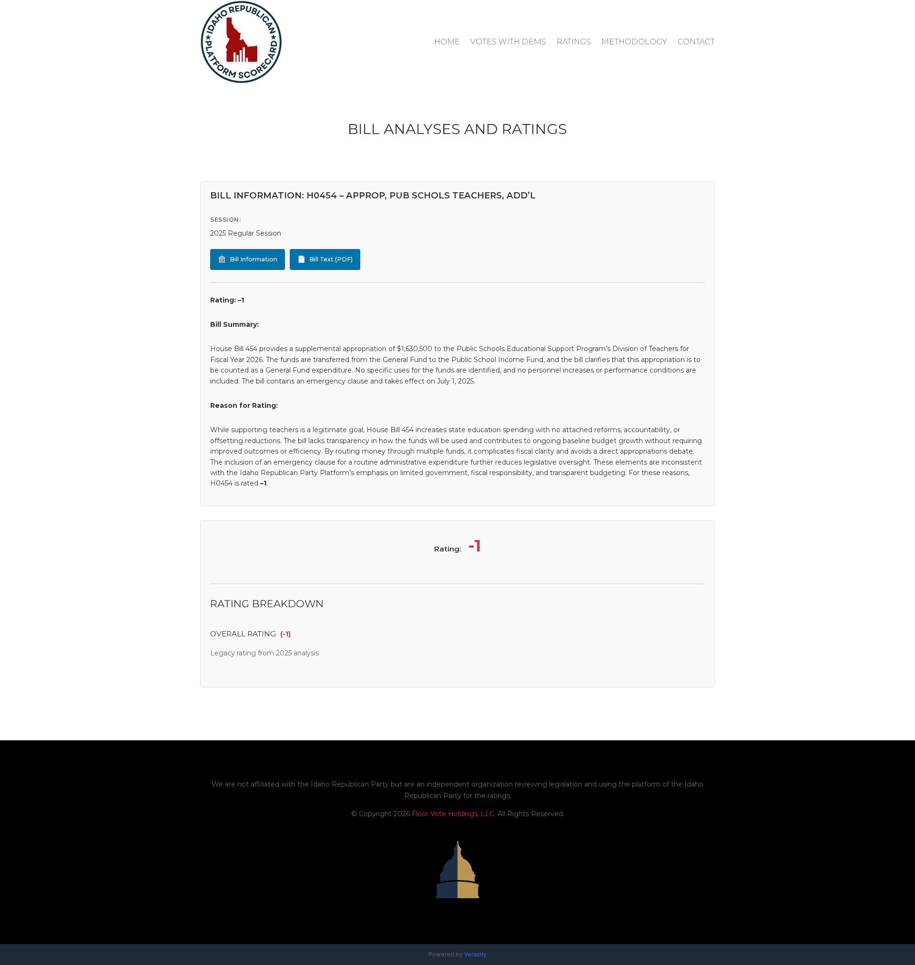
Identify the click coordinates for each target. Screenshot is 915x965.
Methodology (634, 41)
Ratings (574, 41)
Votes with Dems (508, 41)
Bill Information (247, 259)
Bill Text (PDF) (325, 259)
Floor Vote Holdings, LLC (453, 813)
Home (447, 41)
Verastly (475, 954)
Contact (696, 41)
